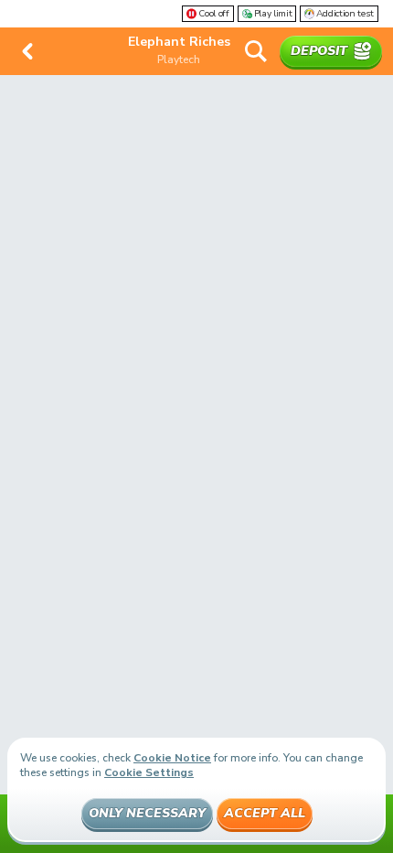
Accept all (264, 813)
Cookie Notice (172, 757)
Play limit (273, 13)
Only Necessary (147, 813)
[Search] (255, 51)
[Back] (27, 51)
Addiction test (345, 13)
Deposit (319, 50)
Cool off (213, 13)
